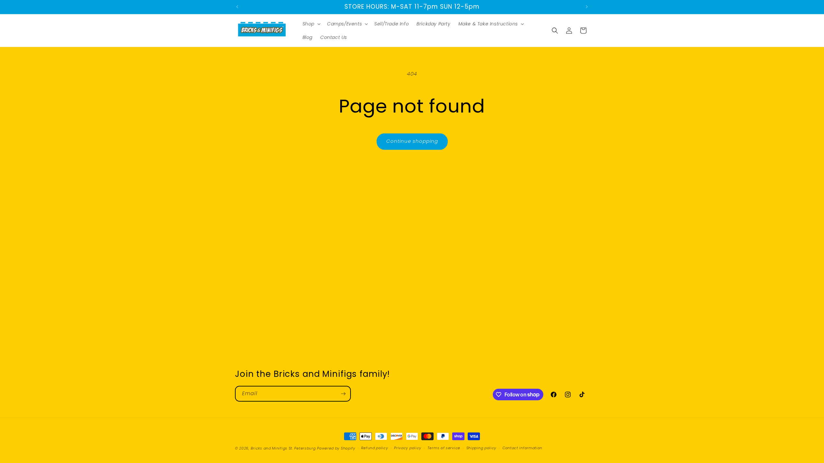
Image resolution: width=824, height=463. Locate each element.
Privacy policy (407, 447)
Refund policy (374, 447)
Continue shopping (412, 141)
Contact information (522, 447)
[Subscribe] (343, 394)
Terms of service (443, 447)
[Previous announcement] (237, 7)
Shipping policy (481, 447)
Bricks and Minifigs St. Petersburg (283, 448)
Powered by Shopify (336, 448)
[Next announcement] (587, 7)
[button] (311, 24)
